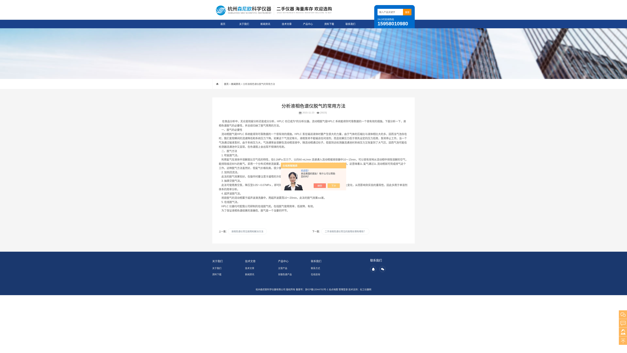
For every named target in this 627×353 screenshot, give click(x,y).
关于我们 (244, 24)
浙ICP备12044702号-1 (316, 289)
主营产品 (282, 268)
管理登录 (343, 289)
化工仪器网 (365, 289)
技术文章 (287, 24)
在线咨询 (315, 274)
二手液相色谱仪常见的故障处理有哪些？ (345, 231)
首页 (222, 24)
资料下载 (329, 24)
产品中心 (308, 24)
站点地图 (333, 289)
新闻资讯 (265, 24)
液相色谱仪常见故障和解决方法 (247, 231)
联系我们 (350, 24)
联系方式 (315, 268)
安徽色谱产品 (285, 274)
